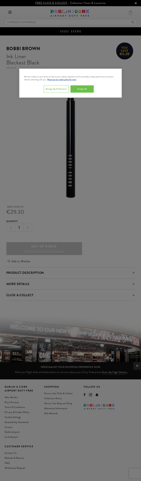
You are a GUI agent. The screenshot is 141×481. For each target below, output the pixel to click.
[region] (70, 83)
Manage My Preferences (56, 88)
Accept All (82, 88)
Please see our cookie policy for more (61, 79)
